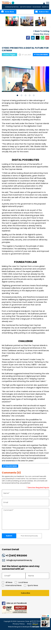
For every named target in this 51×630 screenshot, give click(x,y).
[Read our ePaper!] (45, 627)
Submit (9, 536)
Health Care (46, 7)
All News (9, 582)
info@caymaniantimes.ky (19, 560)
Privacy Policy (19, 624)
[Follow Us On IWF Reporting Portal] (25, 609)
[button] (12, 21)
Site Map (31, 624)
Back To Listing (42, 31)
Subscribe (25, 593)
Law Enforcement (26, 7)
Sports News (33, 585)
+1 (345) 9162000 (16, 555)
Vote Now (9, 12)
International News (14, 585)
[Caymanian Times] (8, 2)
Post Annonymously (29, 536)
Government (37, 7)
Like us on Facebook (17, 603)
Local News (23, 582)
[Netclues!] (35, 626)
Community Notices (12, 7)
